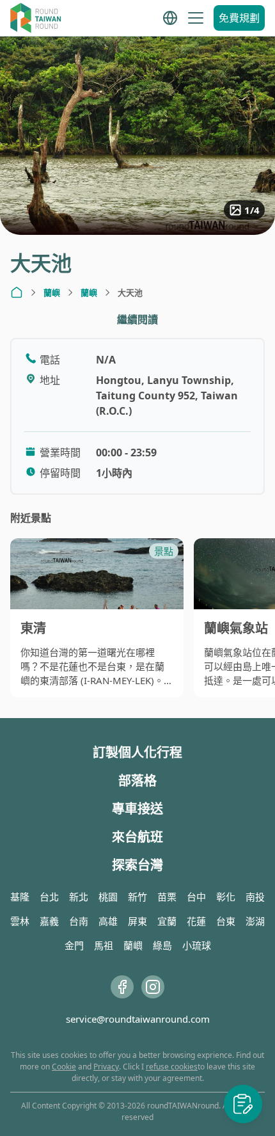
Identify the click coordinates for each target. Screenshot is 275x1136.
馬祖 (103, 945)
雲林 (19, 921)
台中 (196, 896)
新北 (78, 896)
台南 (78, 921)
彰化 (225, 896)
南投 (255, 896)
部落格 (137, 780)
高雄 (108, 921)
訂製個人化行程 (137, 752)
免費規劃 (239, 18)
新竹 (137, 896)
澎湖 (255, 921)
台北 (49, 896)
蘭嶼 (51, 292)
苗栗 (167, 896)
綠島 (162, 945)
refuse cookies (172, 1066)
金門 (74, 945)
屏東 (137, 921)
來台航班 (137, 836)
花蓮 (196, 921)
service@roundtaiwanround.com (138, 1018)
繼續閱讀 (137, 319)
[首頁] (16, 292)
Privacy (106, 1066)
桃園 (108, 896)
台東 (225, 921)
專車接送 (137, 808)
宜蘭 (167, 921)
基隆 (19, 896)
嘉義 (49, 921)
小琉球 (196, 945)
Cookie (64, 1066)
